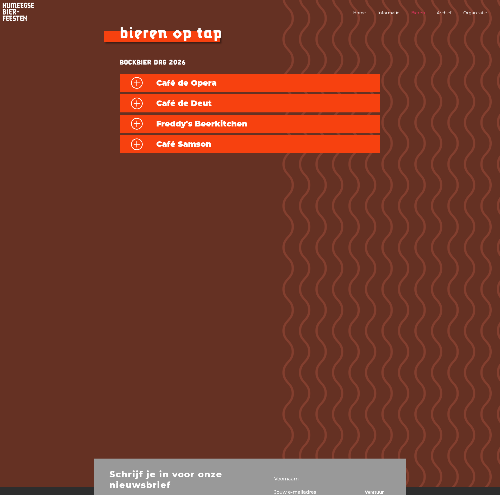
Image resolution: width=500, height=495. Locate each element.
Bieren (418, 12)
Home (359, 12)
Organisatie (475, 12)
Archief (444, 12)
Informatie (388, 12)
